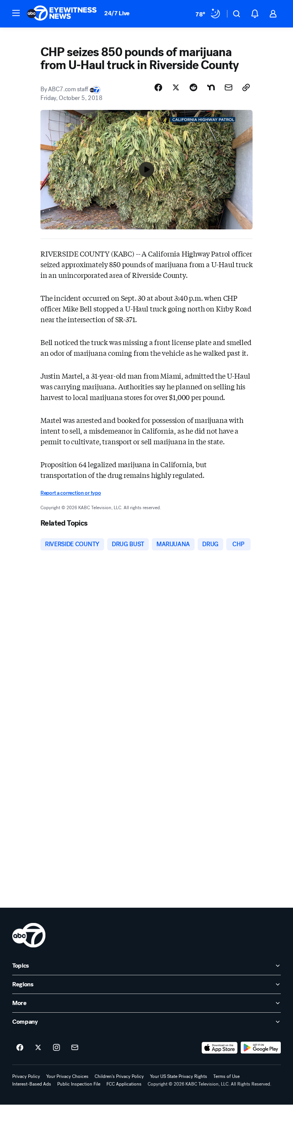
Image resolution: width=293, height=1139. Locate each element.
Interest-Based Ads (31, 1084)
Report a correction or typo (70, 493)
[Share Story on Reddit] (193, 87)
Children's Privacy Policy (119, 1076)
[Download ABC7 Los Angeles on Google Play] (261, 1048)
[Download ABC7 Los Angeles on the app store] (219, 1048)
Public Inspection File (78, 1084)
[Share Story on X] (175, 87)
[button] (16, 13)
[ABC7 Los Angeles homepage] (62, 13)
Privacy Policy (26, 1076)
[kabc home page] (28, 935)
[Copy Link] (246, 87)
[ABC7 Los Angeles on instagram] (56, 1047)
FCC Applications (124, 1084)
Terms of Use (226, 1076)
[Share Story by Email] (228, 87)
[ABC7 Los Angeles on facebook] (19, 1047)
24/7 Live (117, 13)
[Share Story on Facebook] (158, 87)
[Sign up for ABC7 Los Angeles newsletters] (74, 1047)
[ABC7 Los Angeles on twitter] (38, 1047)
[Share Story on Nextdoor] (210, 87)
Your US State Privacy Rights (178, 1076)
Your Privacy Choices (67, 1076)
